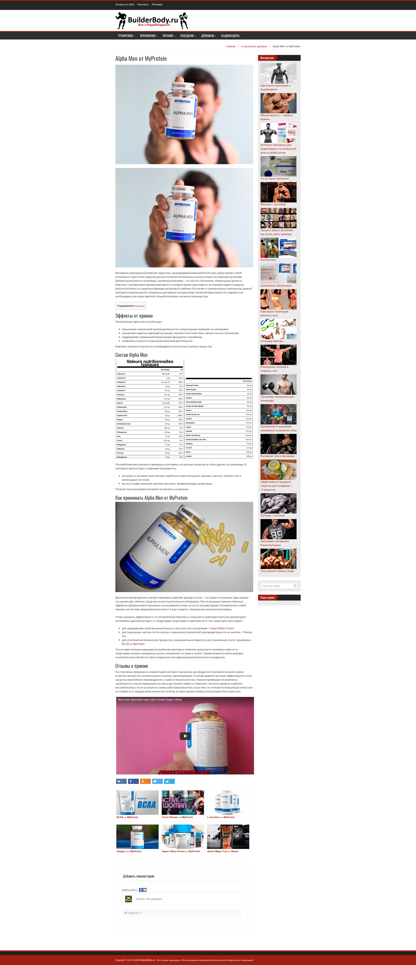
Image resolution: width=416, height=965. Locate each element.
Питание (168, 35)
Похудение (187, 35)
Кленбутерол (268, 260)
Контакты (143, 4)
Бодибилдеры (230, 35)
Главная (231, 46)
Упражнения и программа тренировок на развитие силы (278, 428)
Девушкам (207, 35)
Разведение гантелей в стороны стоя (274, 369)
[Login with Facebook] (141, 890)
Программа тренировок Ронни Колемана (274, 543)
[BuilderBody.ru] (151, 20)
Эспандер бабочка (271, 341)
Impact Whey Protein (222, 628)
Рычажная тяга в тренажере (277, 456)
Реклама (157, 4)
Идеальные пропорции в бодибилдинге (275, 87)
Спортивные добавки (254, 46)
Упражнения (147, 35)
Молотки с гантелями (273, 204)
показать (139, 305)
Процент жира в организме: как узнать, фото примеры (277, 232)
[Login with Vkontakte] (145, 890)
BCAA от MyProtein (133, 644)
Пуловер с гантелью (272, 515)
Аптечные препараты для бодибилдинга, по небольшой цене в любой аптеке (278, 148)
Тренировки (125, 35)
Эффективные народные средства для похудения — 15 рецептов (276, 485)
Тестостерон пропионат (274, 178)
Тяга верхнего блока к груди (277, 571)
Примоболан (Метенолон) (276, 285)
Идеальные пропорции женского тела (274, 313)
